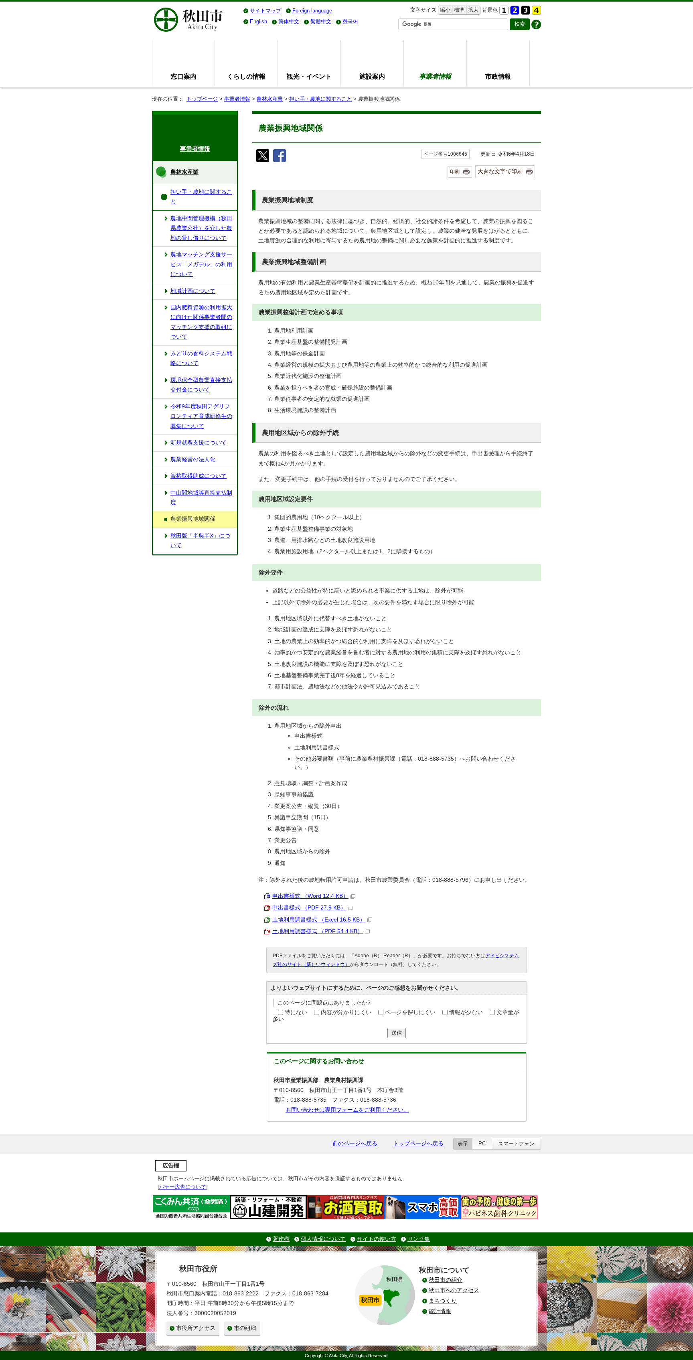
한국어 (350, 21)
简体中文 (288, 21)
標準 (458, 10)
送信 (396, 1033)
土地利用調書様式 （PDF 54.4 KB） (317, 931)
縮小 (444, 10)
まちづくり (443, 1301)
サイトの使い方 (376, 1239)
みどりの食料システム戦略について (201, 358)
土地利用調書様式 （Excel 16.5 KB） (318, 920)
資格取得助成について (198, 476)
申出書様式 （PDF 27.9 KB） (309, 908)
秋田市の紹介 (445, 1280)
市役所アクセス (195, 1328)
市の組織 (245, 1328)
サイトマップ (265, 11)
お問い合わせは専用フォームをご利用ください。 (347, 1110)
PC (482, 1144)
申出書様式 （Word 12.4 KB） (310, 896)
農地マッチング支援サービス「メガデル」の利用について (201, 264)
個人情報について (323, 1239)
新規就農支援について (198, 443)
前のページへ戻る (354, 1144)
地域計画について (192, 291)
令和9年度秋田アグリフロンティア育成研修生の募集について (201, 416)
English (258, 21)
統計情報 (440, 1311)
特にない (296, 1012)
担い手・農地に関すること (320, 99)
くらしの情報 (246, 76)
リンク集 (418, 1239)
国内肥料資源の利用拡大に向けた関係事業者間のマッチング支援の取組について (201, 322)
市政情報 (498, 76)
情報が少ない (466, 1012)
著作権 (281, 1239)
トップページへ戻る (418, 1144)
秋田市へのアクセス (454, 1290)
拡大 (472, 10)
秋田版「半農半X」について (200, 540)
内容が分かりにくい (346, 1012)
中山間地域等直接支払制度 (201, 497)
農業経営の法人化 (192, 460)
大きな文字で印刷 (500, 171)
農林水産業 (270, 99)
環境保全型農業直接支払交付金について (201, 385)
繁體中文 (320, 21)
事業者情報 (237, 99)
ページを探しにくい (410, 1012)
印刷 (455, 172)
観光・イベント (309, 76)
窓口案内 (184, 76)
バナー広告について (182, 1187)
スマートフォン (516, 1144)
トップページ (202, 99)
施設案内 (372, 76)
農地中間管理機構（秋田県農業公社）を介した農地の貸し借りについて (201, 228)
